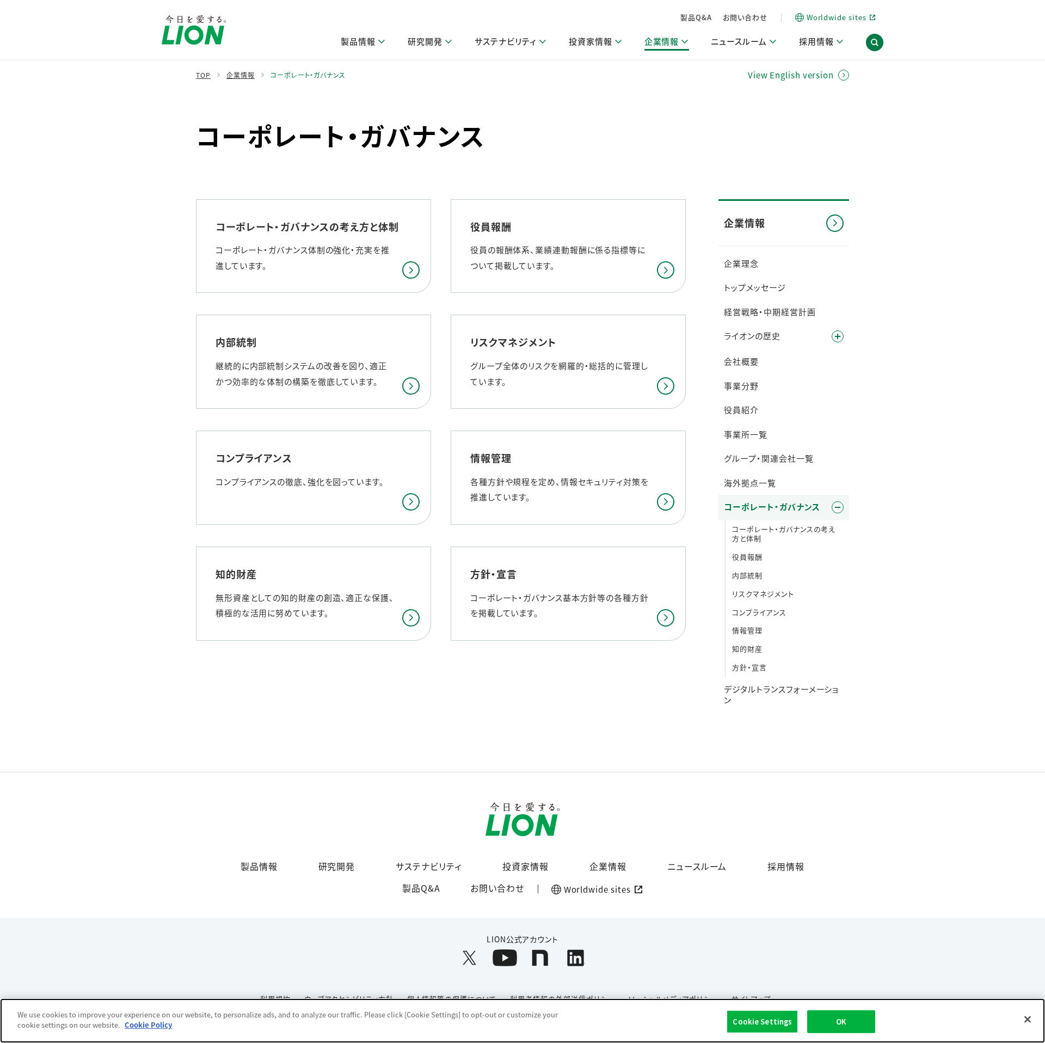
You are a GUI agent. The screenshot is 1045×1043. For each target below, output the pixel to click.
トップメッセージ (755, 287)
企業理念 (741, 263)
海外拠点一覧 (750, 482)
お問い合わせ (745, 17)
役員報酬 (747, 556)
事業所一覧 (745, 434)
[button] (874, 42)
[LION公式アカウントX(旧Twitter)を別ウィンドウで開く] (469, 957)
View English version (791, 75)
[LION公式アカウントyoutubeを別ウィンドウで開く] (505, 957)
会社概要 (741, 361)
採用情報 (785, 866)
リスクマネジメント (763, 593)
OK (841, 1021)
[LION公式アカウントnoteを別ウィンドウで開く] (540, 957)
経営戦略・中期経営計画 (770, 311)
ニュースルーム (697, 866)
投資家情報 (525, 866)
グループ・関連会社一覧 (769, 458)
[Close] (1028, 1019)
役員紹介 (741, 409)
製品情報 (259, 866)
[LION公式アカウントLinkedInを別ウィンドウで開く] (575, 957)
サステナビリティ (429, 866)
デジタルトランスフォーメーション (781, 694)
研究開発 (336, 866)
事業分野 (741, 385)
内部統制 (747, 575)
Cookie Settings (762, 1021)
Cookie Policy (148, 1025)
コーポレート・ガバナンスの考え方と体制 (783, 533)
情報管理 (747, 630)
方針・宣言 (749, 667)
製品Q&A (696, 17)
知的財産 (747, 648)
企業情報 (607, 866)
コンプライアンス (759, 612)
